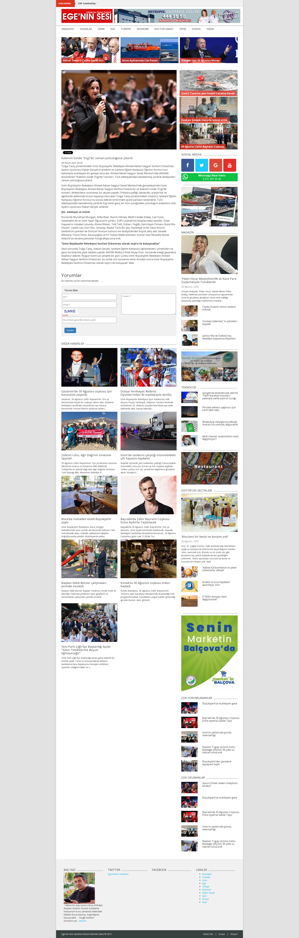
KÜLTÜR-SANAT (164, 29)
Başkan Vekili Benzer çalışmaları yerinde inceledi (83, 584)
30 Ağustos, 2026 (189, 286)
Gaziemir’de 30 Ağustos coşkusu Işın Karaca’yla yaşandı (86, 393)
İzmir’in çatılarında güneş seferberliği (216, 734)
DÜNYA (196, 29)
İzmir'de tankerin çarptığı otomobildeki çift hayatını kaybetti (148, 456)
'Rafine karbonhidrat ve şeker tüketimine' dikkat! (219, 569)
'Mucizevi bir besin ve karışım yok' (204, 537)
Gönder (70, 330)
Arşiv (204, 902)
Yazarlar (206, 877)
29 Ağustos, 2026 (189, 541)
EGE (112, 29)
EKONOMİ (143, 29)
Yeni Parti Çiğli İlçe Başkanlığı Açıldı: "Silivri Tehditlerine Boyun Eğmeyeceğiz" (86, 650)
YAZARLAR (86, 29)
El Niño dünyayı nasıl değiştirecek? (214, 598)
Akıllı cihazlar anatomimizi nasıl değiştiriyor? (220, 438)
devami (82, 920)
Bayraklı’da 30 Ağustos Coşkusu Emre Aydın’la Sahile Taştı (220, 719)
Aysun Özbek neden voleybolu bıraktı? (219, 784)
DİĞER (210, 29)
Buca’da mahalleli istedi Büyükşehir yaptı (86, 520)
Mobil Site (208, 934)
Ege (204, 883)
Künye (222, 934)
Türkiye (205, 886)
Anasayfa (206, 874)
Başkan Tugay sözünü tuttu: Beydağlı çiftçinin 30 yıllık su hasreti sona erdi (218, 749)
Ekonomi (206, 889)
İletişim (234, 934)
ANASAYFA (68, 29)
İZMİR (101, 29)
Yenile (65, 315)
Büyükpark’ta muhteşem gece (219, 703)
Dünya (205, 898)
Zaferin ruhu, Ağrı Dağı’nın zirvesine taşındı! (86, 456)
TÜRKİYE (126, 29)
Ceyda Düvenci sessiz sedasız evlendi (219, 308)
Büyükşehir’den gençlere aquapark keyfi (216, 763)
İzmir (204, 880)
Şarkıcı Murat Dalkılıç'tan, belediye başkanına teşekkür (219, 337)
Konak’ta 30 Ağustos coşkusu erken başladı (145, 584)
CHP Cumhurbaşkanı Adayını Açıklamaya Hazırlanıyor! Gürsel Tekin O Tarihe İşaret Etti (126, 3)
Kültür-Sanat (208, 892)
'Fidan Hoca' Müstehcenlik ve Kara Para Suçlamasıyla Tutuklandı (208, 280)
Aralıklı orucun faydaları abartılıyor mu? (216, 583)
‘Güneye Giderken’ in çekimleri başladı (219, 322)
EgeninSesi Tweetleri (118, 874)
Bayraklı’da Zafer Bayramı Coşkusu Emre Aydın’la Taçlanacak (145, 520)
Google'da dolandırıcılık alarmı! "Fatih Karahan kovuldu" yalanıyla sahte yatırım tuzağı (220, 395)
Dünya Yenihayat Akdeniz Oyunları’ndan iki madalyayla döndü (146, 393)
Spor (204, 895)
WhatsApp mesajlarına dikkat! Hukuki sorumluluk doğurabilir (220, 423)
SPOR (183, 29)
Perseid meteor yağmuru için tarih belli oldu (219, 409)
